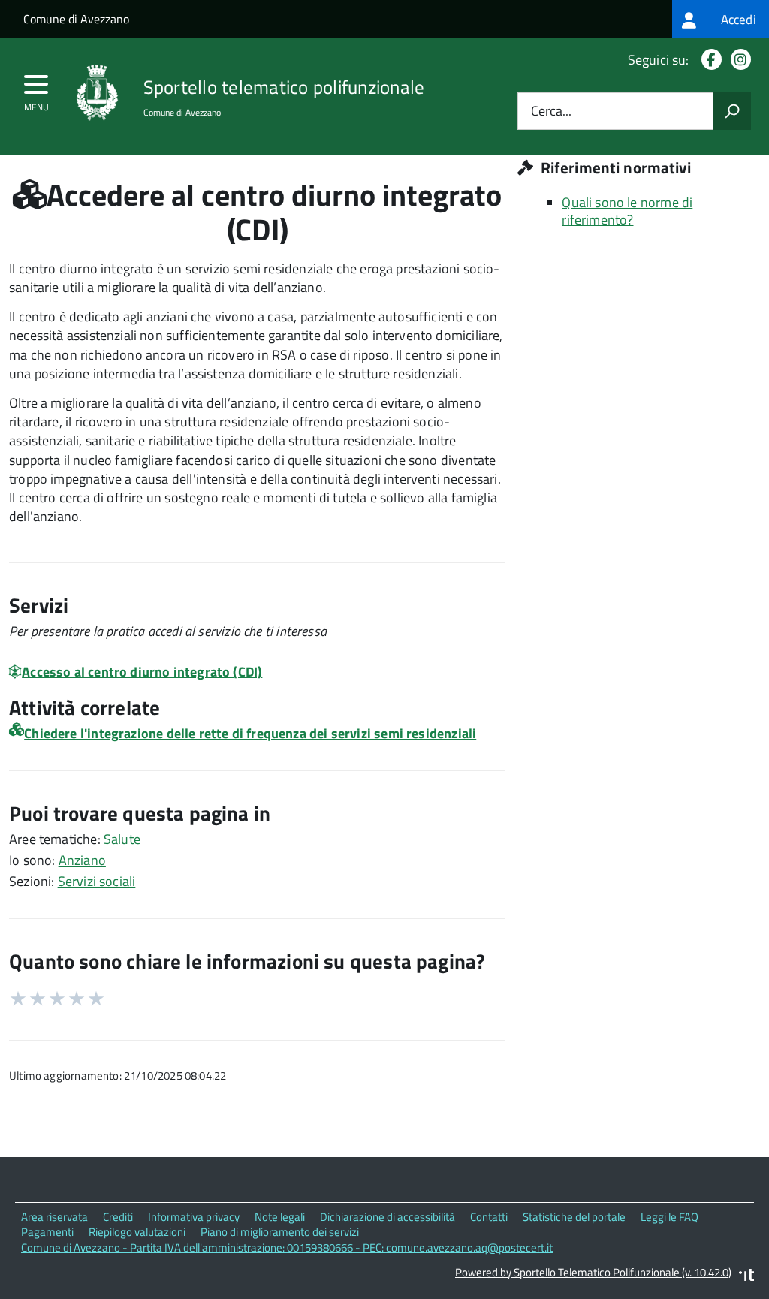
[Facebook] (708, 60)
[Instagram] (738, 60)
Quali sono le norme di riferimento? (627, 211)
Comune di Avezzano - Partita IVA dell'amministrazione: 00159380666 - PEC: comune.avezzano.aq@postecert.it (287, 1247)
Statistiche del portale (574, 1216)
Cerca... (551, 111)
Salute (122, 839)
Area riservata (54, 1216)
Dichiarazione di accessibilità (387, 1216)
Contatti (489, 1216)
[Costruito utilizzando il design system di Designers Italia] (746, 1277)
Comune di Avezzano (76, 19)
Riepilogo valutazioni (137, 1231)
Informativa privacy (194, 1216)
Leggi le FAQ (669, 1216)
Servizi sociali (97, 881)
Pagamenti (47, 1231)
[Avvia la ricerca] (732, 111)
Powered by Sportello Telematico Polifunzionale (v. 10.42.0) (593, 1272)
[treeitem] (720, 19)
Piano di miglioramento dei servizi (280, 1231)
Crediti (118, 1216)
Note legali (280, 1216)
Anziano (82, 860)
